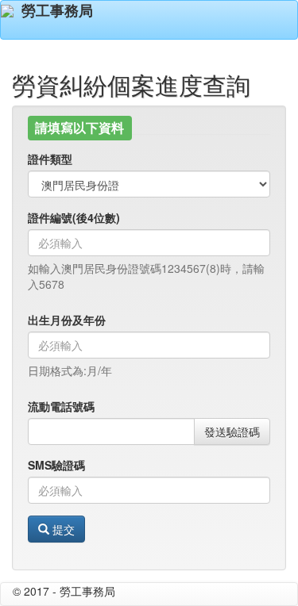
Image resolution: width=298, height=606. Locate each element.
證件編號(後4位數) (74, 217)
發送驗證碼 (232, 431)
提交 (62, 529)
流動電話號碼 (61, 406)
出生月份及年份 (67, 320)
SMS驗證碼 (56, 465)
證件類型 (50, 159)
